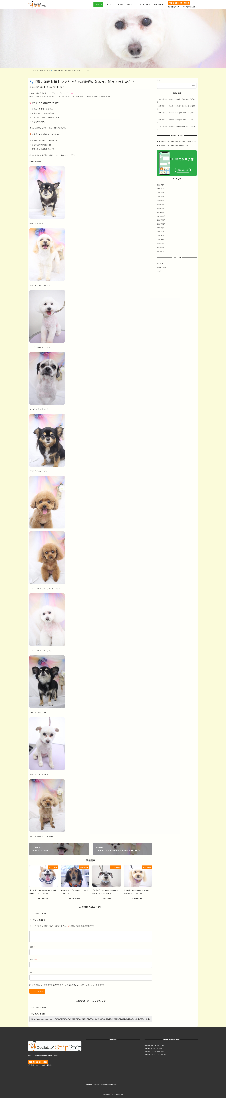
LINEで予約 (98, 5)
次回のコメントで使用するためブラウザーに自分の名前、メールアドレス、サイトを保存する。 (69, 985)
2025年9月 (161, 228)
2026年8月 (161, 185)
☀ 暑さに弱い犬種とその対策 (167, 141)
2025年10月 (161, 224)
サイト (32, 972)
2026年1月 (161, 212)
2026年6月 (161, 193)
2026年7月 (161, 189)
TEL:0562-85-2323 (179, 3)
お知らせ (160, 263)
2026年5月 (161, 197)
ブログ (62, 87)
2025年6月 (161, 240)
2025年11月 (161, 220)
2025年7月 (161, 236)
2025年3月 (161, 251)
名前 (32, 947)
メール (33, 959)
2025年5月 (161, 243)
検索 (158, 80)
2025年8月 (161, 232)
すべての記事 (51, 87)
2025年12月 (161, 216)
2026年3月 (161, 205)
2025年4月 (161, 247)
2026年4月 (161, 201)
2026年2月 (161, 208)
